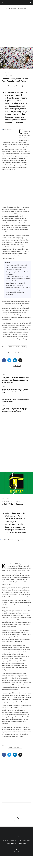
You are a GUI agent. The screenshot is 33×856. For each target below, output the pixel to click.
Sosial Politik (9, 501)
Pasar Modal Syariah (14, 346)
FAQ (20, 840)
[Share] (4, 360)
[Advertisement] (16, 29)
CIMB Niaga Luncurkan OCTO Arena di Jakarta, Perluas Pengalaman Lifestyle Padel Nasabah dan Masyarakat (15, 409)
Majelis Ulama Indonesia (15, 747)
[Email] (20, 360)
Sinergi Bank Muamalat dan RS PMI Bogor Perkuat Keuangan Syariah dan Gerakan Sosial (18, 279)
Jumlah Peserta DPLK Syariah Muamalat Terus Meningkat (15, 400)
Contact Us (22, 843)
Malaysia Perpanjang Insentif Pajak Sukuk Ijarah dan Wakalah (15, 230)
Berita (3, 75)
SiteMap (5, 840)
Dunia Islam (12, 744)
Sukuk (24, 346)
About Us (13, 840)
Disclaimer (26, 840)
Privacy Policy (11, 843)
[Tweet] (9, 360)
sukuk (27, 153)
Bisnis (7, 75)
